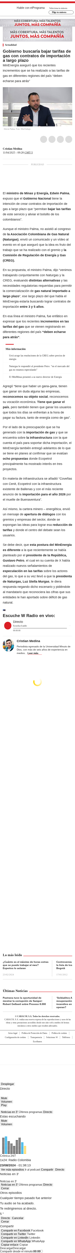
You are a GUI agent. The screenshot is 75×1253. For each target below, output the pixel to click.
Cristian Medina (12, 148)
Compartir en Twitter (13, 1234)
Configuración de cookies (15, 1037)
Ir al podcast (32, 1169)
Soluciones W (52, 1037)
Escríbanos (37, 1041)
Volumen (6, 1101)
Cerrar (5, 1188)
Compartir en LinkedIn (14, 1237)
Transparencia (36, 1037)
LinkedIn (60, 139)
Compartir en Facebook (15, 1230)
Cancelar (17, 1218)
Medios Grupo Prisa (37, 1061)
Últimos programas (30, 1112)
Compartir (47, 1169)
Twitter (51, 139)
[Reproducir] (7, 625)
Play (4, 1105)
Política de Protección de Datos (34, 1033)
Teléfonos (66, 1037)
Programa (38, 7)
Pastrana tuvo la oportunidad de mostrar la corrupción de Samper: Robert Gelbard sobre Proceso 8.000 (24, 1000)
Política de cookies (59, 1033)
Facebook (43, 139)
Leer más (33, 653)
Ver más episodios (12, 1169)
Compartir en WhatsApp (16, 1241)
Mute (4, 1098)
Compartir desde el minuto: (20, 1251)
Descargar (6, 1248)
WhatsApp (68, 139)
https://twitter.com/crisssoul (24, 149)
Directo (47, 1112)
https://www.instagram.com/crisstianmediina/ (29, 149)
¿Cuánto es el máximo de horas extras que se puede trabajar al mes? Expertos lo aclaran (25, 965)
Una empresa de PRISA (37, 1052)
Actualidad (11, 45)
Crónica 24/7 (8, 1155)
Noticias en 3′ (9, 1112)
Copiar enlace (9, 1244)
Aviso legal (12, 1033)
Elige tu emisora (59, 12)
